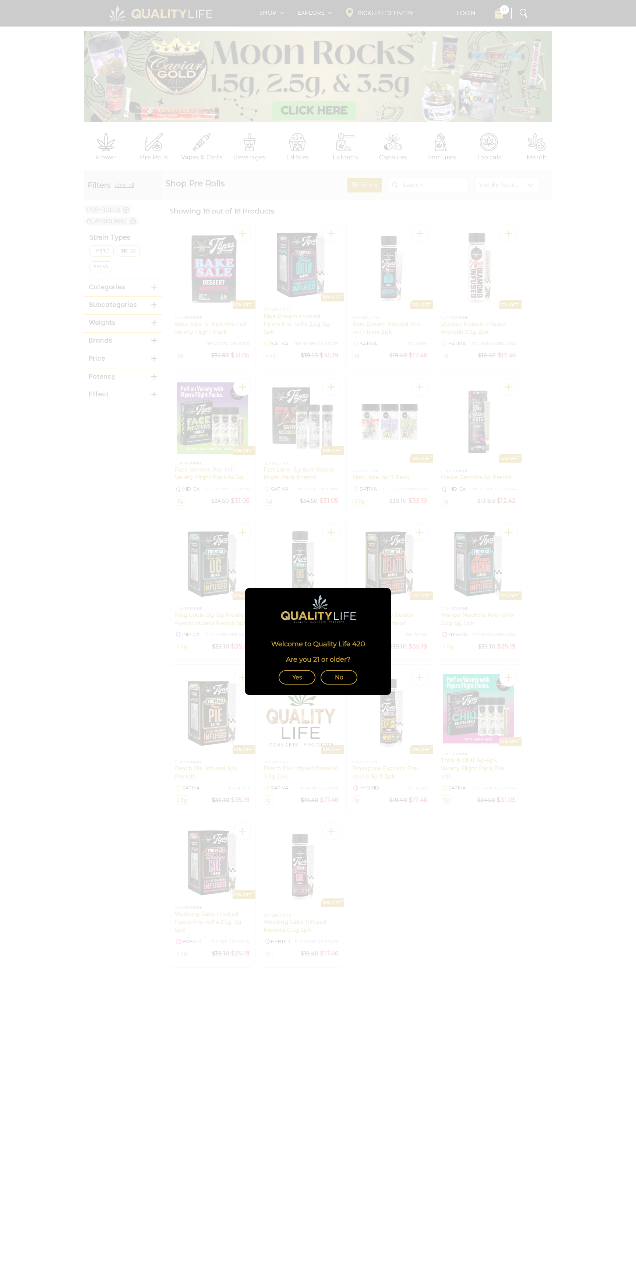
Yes (297, 677)
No (339, 677)
